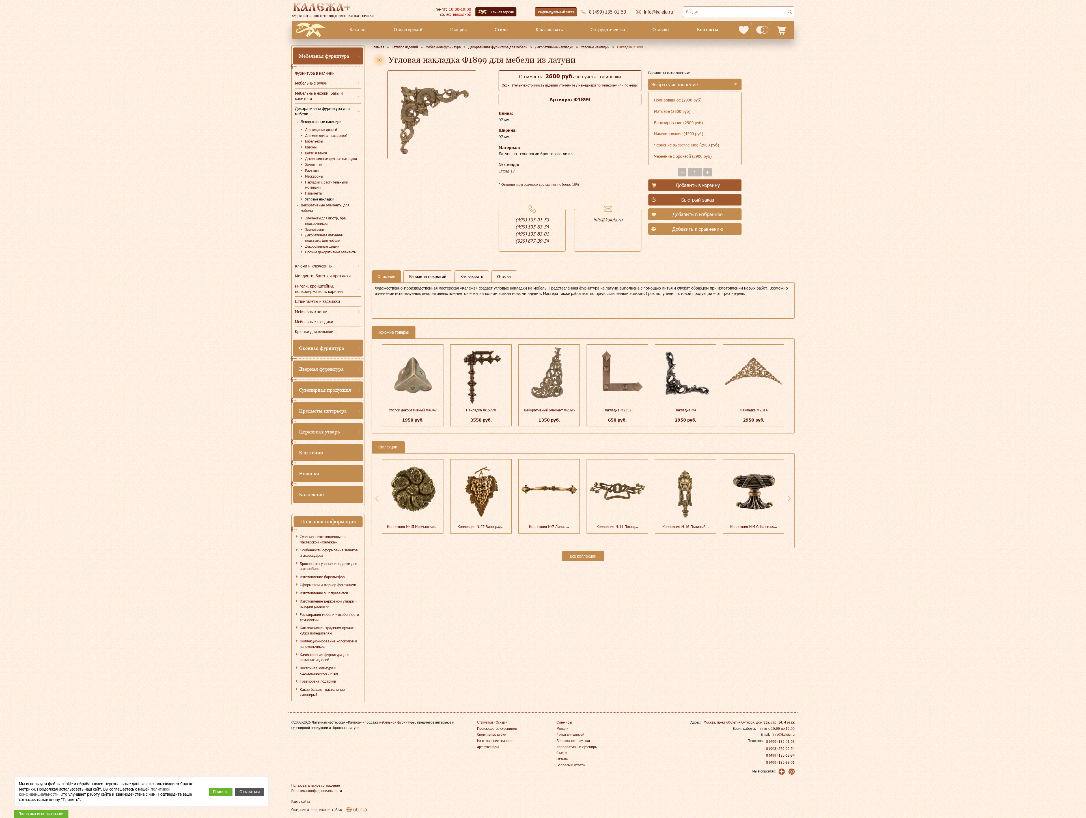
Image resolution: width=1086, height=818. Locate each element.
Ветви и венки (316, 153)
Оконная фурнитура (321, 348)
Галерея (458, 29)
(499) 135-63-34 (532, 226)
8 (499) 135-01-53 (780, 741)
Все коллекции (583, 556)
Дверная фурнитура (321, 369)
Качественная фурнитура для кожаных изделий (324, 657)
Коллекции (311, 494)
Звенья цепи (314, 229)
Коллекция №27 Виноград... (481, 526)
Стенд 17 (507, 171)
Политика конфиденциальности (316, 791)
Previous (377, 498)
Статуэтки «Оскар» (492, 722)
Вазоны (310, 147)
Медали (562, 728)
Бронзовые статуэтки (573, 741)
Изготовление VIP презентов (324, 593)
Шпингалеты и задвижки (317, 301)
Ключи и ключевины (314, 266)
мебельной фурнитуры (397, 722)
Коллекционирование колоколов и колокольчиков (328, 644)
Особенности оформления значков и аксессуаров (329, 553)
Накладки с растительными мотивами (326, 184)
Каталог (357, 29)
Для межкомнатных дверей (326, 135)
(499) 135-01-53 (532, 219)
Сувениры (564, 722)
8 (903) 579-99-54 (780, 748)
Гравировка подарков (318, 681)
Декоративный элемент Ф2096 (549, 410)
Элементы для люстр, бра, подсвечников (326, 220)
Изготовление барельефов (322, 577)
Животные (313, 165)
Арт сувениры (488, 747)
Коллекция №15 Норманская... (413, 526)
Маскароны (314, 176)
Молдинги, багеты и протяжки (323, 275)
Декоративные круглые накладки (331, 159)
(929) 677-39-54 (532, 240)
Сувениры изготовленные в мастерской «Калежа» (323, 539)
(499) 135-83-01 (532, 233)
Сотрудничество (608, 29)
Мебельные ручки (311, 83)
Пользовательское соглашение (315, 785)
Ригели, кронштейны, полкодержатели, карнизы (319, 289)
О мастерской (408, 29)
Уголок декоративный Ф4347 (413, 410)
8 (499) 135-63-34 (780, 755)
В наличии (311, 453)
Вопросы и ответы (571, 765)
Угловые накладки (319, 199)
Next (789, 498)
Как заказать (549, 29)
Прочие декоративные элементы (330, 252)
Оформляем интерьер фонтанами (328, 584)
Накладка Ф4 (685, 410)
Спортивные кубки (491, 734)
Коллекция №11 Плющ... (617, 526)
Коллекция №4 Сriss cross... (753, 526)
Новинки (309, 473)
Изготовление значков (494, 741)
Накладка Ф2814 (754, 410)
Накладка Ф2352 (617, 410)
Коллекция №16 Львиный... (685, 526)
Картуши (312, 170)
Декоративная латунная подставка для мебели (323, 237)
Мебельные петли (311, 311)
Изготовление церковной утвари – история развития (328, 604)
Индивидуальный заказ (556, 12)
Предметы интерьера (323, 411)
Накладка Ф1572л (481, 410)
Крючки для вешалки (314, 331)
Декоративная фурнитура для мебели (322, 111)
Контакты (707, 29)
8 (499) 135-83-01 (780, 762)
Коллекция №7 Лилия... (549, 526)
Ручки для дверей (570, 734)
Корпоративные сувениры (577, 747)
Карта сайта (300, 801)
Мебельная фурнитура (324, 56)
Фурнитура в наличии (315, 73)
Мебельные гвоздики (314, 321)
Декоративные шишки (322, 246)
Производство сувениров (497, 728)
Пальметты (313, 193)
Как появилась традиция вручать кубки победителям (327, 630)
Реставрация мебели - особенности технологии (329, 617)
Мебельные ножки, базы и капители (319, 96)
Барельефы (314, 141)
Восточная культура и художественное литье (319, 670)
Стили (501, 29)
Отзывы (660, 29)
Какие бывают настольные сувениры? (322, 692)
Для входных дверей (321, 129)
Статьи (562, 753)
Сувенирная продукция (325, 390)
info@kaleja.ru (607, 219)
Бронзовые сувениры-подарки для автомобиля (328, 566)
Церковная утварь (319, 432)
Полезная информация (328, 522)
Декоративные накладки (321, 121)
